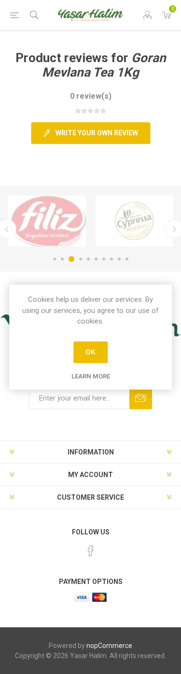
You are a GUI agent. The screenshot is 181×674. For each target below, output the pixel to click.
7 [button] (103, 259)
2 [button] (62, 259)
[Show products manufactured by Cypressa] (134, 220)
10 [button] (126, 259)
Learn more (90, 376)
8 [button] (111, 259)
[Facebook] (90, 550)
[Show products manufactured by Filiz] (47, 220)
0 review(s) (90, 96)
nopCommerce (109, 645)
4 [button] (80, 259)
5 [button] (88, 259)
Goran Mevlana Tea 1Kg (104, 65)
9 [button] (119, 259)
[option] (47, 220)
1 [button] (54, 259)
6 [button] (96, 259)
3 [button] (71, 259)
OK (90, 352)
